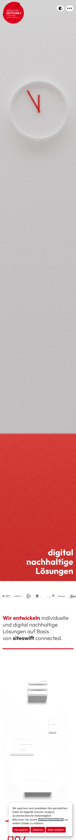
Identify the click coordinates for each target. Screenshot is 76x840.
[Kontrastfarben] (60, 8)
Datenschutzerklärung (51, 819)
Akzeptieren (21, 829)
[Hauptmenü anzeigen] (69, 8)
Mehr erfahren (56, 829)
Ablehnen (38, 829)
